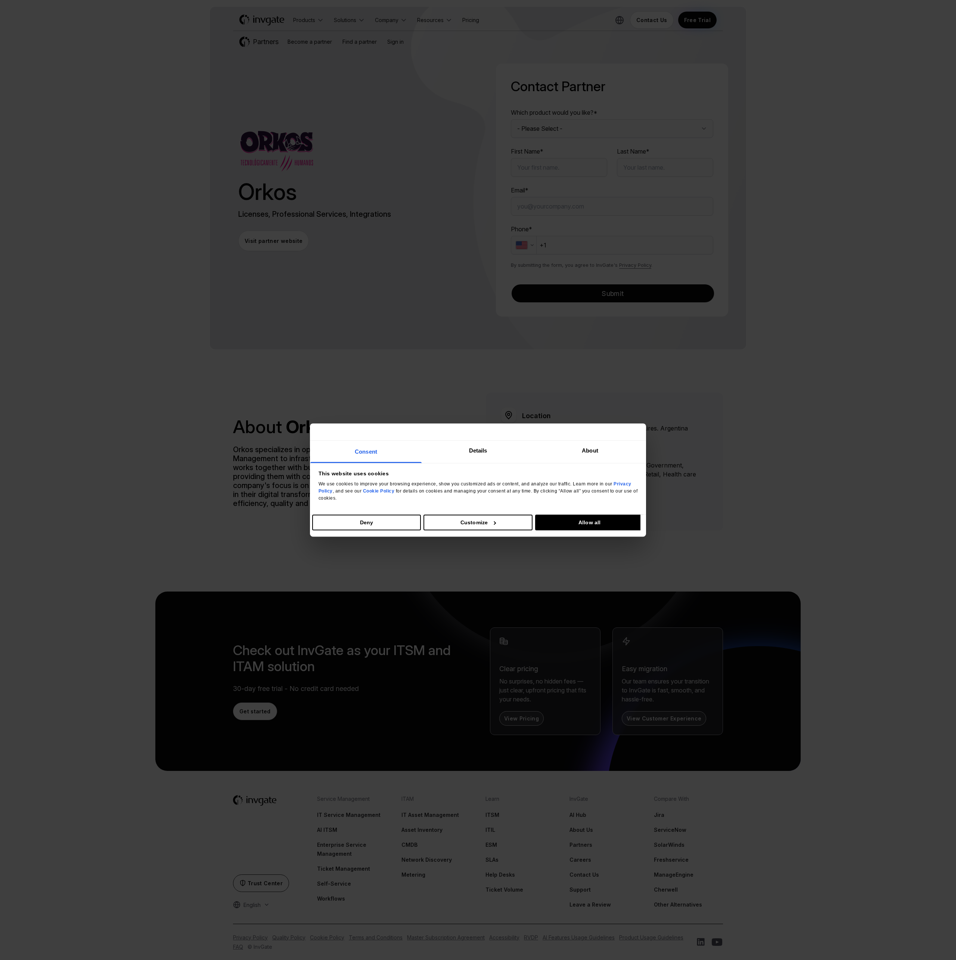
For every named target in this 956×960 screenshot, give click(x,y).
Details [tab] (478, 450)
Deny (366, 522)
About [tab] (590, 450)
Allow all (589, 522)
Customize (474, 522)
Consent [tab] (366, 451)
